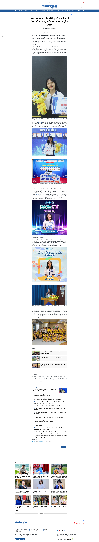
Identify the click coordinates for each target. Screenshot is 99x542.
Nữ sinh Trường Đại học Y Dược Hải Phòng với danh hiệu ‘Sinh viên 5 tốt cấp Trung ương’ (49, 394)
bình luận (54, 33)
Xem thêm (83, 10)
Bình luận (2, 42)
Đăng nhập (34, 441)
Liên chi (37, 194)
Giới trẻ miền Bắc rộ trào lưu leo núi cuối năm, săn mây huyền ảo (52, 365)
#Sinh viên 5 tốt (49, 378)
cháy (35, 315)
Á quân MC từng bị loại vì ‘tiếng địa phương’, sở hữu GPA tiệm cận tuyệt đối (41, 476)
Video (62, 10)
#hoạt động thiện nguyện (37, 381)
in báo (52, 33)
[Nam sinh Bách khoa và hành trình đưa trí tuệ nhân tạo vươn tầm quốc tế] (23, 469)
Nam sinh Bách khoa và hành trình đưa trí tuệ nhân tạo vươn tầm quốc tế (23, 476)
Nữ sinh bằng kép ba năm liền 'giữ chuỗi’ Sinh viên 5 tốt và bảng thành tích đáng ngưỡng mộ (49, 428)
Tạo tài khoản (40, 441)
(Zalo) (37, 529)
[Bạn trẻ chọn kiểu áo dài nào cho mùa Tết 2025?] (36, 358)
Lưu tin (2, 39)
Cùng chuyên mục (20, 462)
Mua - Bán (73, 10)
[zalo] (65, 531)
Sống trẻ (25, 10)
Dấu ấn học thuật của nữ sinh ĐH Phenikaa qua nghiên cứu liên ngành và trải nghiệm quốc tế (22, 508)
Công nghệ (57, 10)
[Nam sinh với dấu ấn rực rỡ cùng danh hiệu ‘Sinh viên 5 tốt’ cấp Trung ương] (63, 390)
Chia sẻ (2, 36)
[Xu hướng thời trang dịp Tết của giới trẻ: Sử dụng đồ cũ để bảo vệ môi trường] (36, 353)
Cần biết (78, 10)
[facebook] (82, 3)
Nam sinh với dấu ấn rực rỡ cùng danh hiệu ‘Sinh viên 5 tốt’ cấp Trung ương (44, 390)
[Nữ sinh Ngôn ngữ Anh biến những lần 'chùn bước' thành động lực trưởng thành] (41, 500)
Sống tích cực (67, 10)
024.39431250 (18, 531)
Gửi (63, 447)
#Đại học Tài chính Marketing (60, 378)
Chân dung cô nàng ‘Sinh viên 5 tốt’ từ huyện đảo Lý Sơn (50, 405)
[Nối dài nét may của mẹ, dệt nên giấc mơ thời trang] (59, 500)
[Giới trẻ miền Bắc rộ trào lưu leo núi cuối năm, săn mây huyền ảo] (36, 365)
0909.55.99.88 (32, 529)
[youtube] (83, 3)
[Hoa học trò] (83, 523)
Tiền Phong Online (43, 2)
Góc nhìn (35, 10)
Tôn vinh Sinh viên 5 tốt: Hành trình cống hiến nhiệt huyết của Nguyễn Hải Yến (50, 424)
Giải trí (43, 10)
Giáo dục (30, 10)
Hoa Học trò (60, 2)
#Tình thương (54, 376)
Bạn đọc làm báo (21, 539)
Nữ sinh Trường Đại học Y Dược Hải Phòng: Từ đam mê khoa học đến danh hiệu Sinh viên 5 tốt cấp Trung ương (50, 420)
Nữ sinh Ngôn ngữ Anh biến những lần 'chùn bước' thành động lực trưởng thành (40, 508)
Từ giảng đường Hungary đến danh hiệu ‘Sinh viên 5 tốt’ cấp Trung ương (50, 413)
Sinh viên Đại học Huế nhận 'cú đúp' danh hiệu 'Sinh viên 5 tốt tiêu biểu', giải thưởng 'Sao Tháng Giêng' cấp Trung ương (50, 416)
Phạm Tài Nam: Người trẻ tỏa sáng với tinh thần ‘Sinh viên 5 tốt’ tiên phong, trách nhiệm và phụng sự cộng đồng (50, 432)
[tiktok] (63, 530)
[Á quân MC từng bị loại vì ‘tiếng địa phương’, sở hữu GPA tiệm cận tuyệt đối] (41, 469)
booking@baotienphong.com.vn (35, 530)
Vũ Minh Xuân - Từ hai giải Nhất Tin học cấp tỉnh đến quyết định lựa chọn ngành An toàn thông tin (23, 492)
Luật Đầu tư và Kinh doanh (54, 118)
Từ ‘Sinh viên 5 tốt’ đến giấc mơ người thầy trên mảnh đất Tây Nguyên (49, 409)
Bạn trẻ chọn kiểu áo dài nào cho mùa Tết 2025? (51, 357)
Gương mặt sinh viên (50, 10)
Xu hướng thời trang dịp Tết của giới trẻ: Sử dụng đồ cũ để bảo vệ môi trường (52, 352)
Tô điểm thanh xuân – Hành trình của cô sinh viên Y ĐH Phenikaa (40, 491)
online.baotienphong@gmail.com (49, 530)
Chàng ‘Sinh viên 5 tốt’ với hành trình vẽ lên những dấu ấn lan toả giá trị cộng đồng (50, 436)
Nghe (2, 33)
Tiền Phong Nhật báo (52, 2)
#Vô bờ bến (47, 376)
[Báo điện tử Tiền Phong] (77, 523)
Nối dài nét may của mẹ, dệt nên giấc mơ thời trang (59, 507)
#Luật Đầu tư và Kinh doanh (38, 378)
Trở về (2, 45)
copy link (49, 33)
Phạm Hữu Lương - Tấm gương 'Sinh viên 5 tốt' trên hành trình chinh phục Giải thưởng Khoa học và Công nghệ (49, 398)
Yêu (39, 10)
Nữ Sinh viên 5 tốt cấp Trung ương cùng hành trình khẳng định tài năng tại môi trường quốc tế (49, 402)
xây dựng (54, 244)
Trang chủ (15, 10)
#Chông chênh (61, 376)
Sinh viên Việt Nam (21, 522)
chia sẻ (45, 33)
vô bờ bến (40, 122)
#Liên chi (34, 376)
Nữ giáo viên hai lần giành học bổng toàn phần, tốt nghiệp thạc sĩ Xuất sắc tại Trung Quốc (59, 476)
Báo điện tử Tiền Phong (49, 7)
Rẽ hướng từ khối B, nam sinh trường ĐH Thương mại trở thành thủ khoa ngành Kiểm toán (59, 491)
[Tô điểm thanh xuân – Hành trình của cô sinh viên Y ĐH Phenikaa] (41, 484)
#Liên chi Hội (47, 381)
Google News (71, 14)
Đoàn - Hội (20, 10)
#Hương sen (40, 376)
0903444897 (46, 529)
